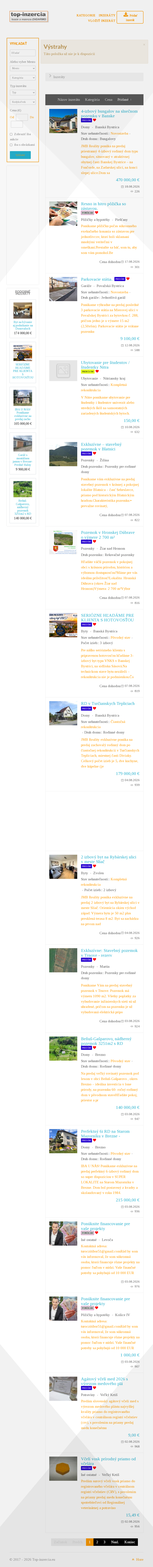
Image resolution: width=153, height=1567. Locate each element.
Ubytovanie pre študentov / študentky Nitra (105, 365)
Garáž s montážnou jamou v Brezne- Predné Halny (23, 459)
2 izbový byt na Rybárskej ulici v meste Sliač (108, 859)
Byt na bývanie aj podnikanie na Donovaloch (23, 325)
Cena (109, 99)
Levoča (107, 1240)
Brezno (100, 1055)
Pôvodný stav (120, 637)
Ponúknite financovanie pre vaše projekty (105, 1226)
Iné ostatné (89, 1240)
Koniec (129, 1542)
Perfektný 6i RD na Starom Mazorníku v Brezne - (105, 1133)
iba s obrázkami (24, 144)
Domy (85, 127)
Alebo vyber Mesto (22, 62)
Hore (139, 1559)
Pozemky (88, 460)
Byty (84, 631)
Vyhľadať (20, 155)
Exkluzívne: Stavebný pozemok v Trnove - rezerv (109, 952)
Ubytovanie (89, 378)
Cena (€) (15, 110)
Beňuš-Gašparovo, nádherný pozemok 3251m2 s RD (22, 507)
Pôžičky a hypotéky (95, 220)
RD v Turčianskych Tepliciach (108, 703)
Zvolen (98, 873)
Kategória (93, 99)
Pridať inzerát (132, 18)
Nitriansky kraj (114, 378)
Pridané (123, 99)
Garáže (86, 286)
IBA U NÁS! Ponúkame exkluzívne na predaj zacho (22, 414)
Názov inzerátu (69, 99)
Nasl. (115, 1542)
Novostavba (119, 133)
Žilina (104, 460)
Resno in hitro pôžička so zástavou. (103, 206)
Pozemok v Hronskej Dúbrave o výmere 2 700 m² (108, 534)
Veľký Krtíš (108, 1395)
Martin (105, 966)
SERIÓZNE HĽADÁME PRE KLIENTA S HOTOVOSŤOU (23, 371)
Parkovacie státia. (97, 279)
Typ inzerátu (18, 86)
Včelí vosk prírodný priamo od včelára (108, 1461)
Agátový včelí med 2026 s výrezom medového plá (104, 1381)
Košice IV (122, 1315)
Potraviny (88, 1395)
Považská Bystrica (110, 286)
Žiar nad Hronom (112, 548)
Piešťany (121, 220)
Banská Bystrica (107, 127)
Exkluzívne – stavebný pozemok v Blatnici (101, 446)
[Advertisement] (24, 224)
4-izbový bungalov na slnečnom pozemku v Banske (109, 113)
